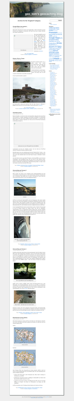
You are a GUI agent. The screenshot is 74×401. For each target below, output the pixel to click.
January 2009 (52, 100)
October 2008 (52, 103)
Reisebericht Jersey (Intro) (20, 317)
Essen (25, 387)
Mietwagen (28, 312)
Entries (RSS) (33, 397)
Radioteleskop (55, 47)
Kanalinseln (36, 387)
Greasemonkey (54, 40)
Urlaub (42, 165)
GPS (61, 38)
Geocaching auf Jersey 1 (19, 249)
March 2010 (52, 89)
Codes (57, 29)
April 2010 (52, 88)
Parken (32, 244)
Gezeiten (20, 312)
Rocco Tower (31, 107)
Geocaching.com (53, 34)
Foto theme (56, 30)
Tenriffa (50, 56)
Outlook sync (52, 111)
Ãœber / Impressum (53, 24)
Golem (41, 51)
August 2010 (52, 85)
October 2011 (52, 79)
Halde (55, 41)
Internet (26, 244)
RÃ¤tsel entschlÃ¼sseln (54, 51)
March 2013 (52, 74)
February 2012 (52, 78)
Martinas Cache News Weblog (55, 109)
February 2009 (52, 99)
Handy (50, 43)
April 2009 (52, 98)
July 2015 (52, 72)
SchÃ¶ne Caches (33, 108)
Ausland (26, 54)
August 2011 (52, 80)
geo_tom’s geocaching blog (44, 13)
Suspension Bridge (36, 165)
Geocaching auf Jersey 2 (19, 170)
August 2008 (52, 105)
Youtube (50, 61)
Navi (56, 46)
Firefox (51, 30)
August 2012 (52, 76)
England (30, 54)
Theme (53, 56)
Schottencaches (17, 112)
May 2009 (52, 97)
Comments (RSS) (40, 397)
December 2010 (53, 83)
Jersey (27, 107)
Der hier (25, 288)
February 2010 (52, 90)
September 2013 (53, 73)
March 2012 (52, 77)
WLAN (39, 244)
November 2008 (53, 102)
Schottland (30, 165)
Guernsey (29, 387)
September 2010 (53, 84)
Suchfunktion (57, 55)
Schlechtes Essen (24, 165)
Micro (56, 44)
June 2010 (52, 86)
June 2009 (52, 96)
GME (50, 36)
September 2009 (53, 94)
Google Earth (54, 36)
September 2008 (53, 104)
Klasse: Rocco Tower (18, 58)
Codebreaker (52, 29)
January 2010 (52, 91)
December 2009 (53, 92)
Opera (59, 46)
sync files (47, 396)
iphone (54, 43)
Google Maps (31, 53)
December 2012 (53, 75)
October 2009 (52, 93)
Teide (60, 55)
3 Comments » (35, 388)
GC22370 (40, 105)
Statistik (51, 54)
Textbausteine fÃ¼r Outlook (55, 112)
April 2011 (52, 81)
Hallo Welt (58, 41)
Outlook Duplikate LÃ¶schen (55, 110)
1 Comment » (34, 54)
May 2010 (52, 87)
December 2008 (53, 101)
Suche (53, 55)
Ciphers (57, 27)
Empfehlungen (21, 387)
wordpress (60, 60)
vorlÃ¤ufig (56, 60)
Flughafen (22, 244)
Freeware (53, 32)
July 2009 (52, 95)
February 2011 (52, 82)
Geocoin (60, 34)
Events (28, 108)
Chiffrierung (52, 27)
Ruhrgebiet (51, 50)
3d (27, 53)
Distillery (18, 165)
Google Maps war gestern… (20, 26)
